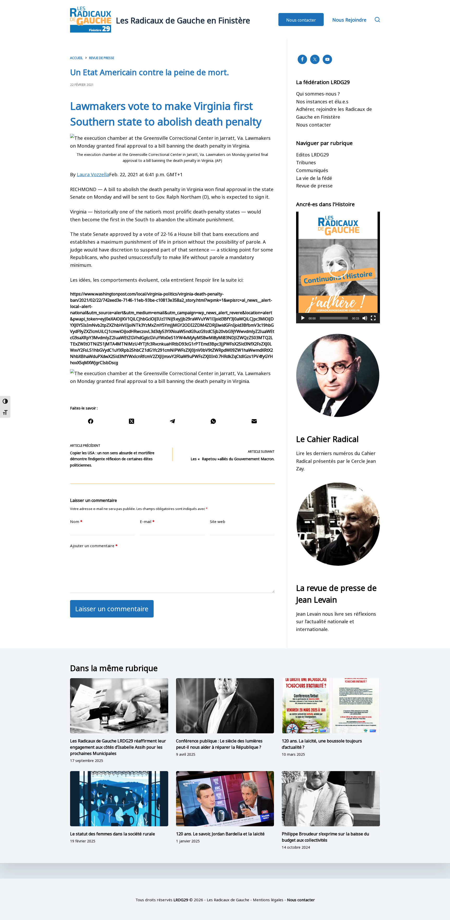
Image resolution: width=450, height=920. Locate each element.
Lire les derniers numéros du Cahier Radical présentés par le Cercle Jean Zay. (336, 460)
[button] (338, 267)
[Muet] (364, 318)
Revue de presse (314, 185)
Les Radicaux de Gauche (228, 899)
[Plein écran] (373, 318)
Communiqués (312, 170)
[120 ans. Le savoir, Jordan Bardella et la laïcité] (225, 798)
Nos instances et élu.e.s (322, 101)
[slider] (334, 318)
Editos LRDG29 (312, 154)
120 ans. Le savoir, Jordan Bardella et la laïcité (220, 833)
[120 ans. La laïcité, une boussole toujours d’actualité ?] (331, 705)
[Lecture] (302, 318)
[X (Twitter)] (131, 421)
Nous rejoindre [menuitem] (349, 19)
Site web (217, 521)
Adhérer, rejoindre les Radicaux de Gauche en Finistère (334, 112)
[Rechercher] (377, 19)
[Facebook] (90, 421)
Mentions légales (268, 899)
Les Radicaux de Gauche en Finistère (183, 19)
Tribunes (306, 162)
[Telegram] (172, 421)
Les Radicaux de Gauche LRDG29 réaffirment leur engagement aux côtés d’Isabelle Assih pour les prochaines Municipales (118, 747)
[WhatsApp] (213, 421)
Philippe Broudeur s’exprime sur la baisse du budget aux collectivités (325, 836)
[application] (338, 267)
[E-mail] (254, 421)
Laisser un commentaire (111, 608)
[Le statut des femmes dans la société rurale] (119, 798)
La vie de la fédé (314, 177)
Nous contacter (301, 19)
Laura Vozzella (93, 174)
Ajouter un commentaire (93, 545)
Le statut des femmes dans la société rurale (112, 833)
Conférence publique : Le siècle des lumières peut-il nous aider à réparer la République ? (219, 743)
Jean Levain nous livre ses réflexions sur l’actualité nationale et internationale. (336, 621)
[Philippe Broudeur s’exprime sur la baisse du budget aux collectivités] (331, 798)
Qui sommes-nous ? (318, 93)
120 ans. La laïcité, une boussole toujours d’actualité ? (322, 743)
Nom (76, 521)
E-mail (147, 521)
